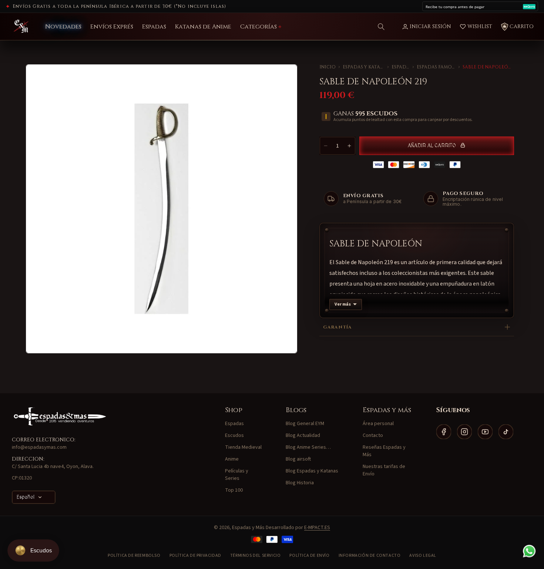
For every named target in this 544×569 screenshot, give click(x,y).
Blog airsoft (298, 459)
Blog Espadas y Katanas (312, 471)
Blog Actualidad (303, 435)
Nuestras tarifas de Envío (384, 470)
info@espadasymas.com (39, 447)
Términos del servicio (255, 555)
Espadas (401, 67)
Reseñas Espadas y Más (384, 451)
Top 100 (234, 490)
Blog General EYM (305, 423)
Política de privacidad (195, 555)
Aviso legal (422, 555)
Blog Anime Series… (308, 447)
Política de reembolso (134, 555)
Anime (232, 459)
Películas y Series (236, 474)
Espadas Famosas (436, 67)
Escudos (234, 435)
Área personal (378, 423)
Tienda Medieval (243, 447)
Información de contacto (370, 555)
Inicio (327, 67)
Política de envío (309, 555)
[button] (381, 26)
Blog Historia (300, 482)
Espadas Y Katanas (364, 67)
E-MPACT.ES (317, 527)
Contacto (373, 435)
